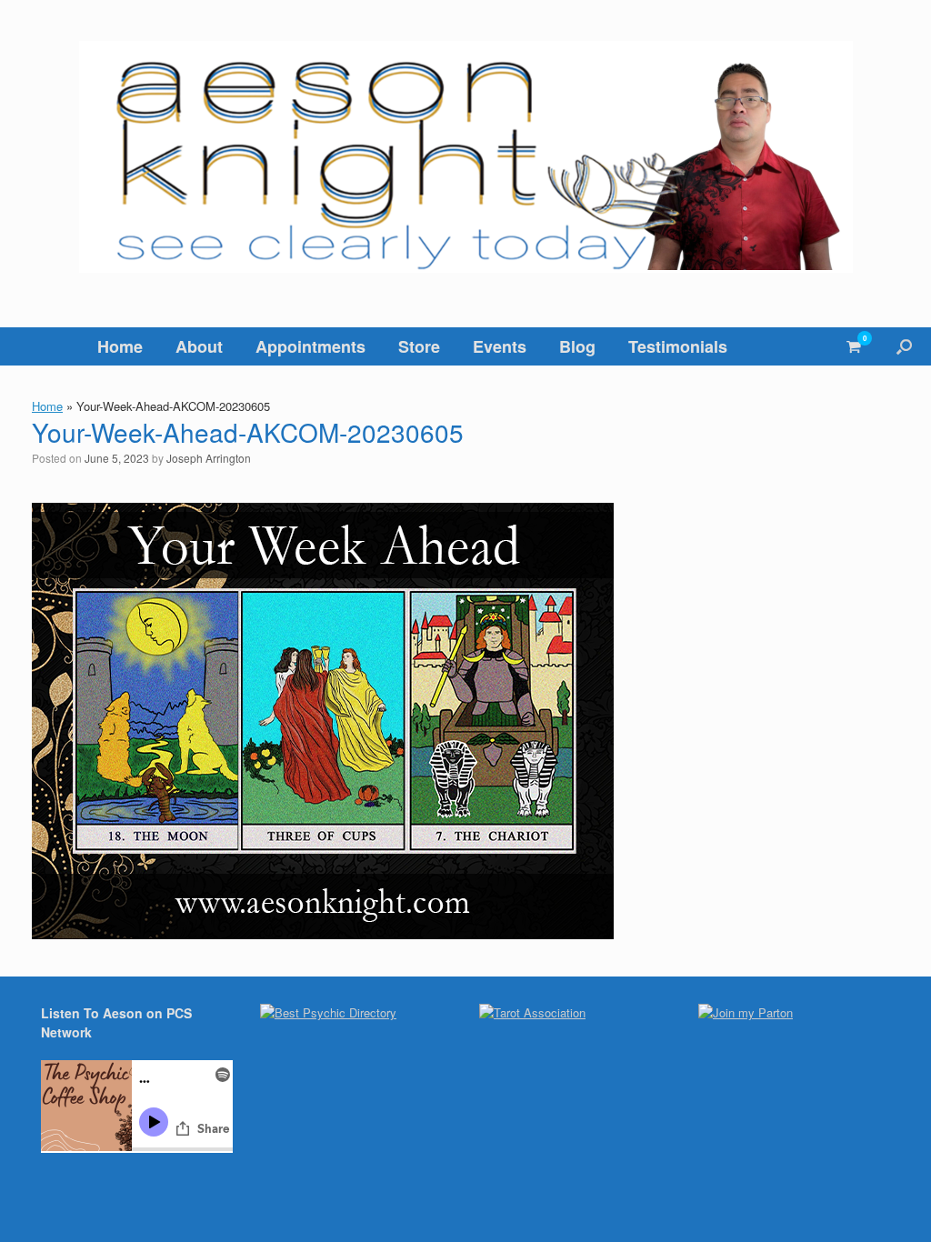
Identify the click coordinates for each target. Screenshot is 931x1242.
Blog (577, 346)
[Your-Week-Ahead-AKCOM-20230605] (323, 933)
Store (419, 346)
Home (120, 346)
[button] (904, 346)
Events (499, 346)
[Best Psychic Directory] (328, 1012)
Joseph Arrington (208, 458)
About (199, 346)
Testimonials (677, 346)
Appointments (310, 346)
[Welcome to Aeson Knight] (465, 157)
